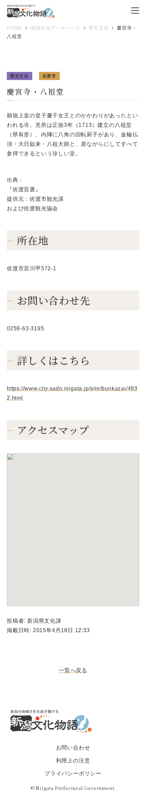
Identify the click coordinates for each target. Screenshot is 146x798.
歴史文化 (19, 76)
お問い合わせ (73, 748)
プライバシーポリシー (73, 773)
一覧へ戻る (73, 670)
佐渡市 (49, 76)
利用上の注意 (73, 760)
